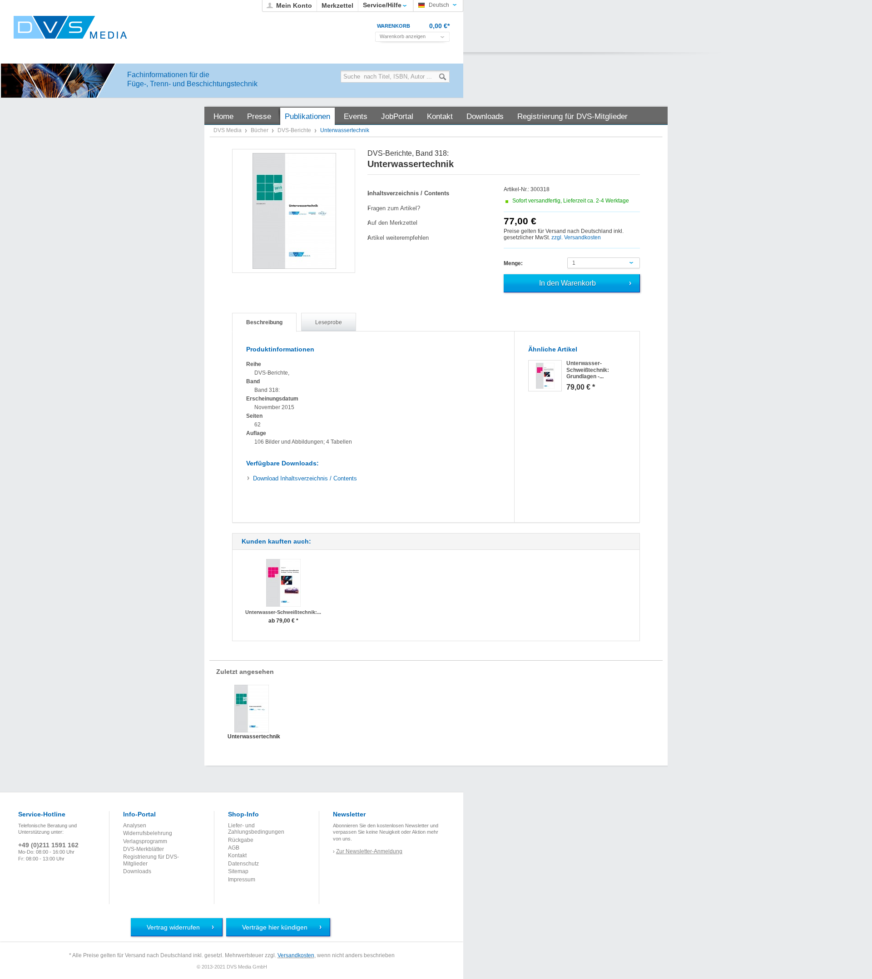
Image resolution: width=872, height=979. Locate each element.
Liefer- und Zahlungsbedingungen (256, 828)
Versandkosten (295, 955)
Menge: (513, 263)
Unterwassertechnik (251, 736)
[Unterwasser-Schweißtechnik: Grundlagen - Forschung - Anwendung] (545, 375)
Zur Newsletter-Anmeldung (369, 851)
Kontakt (237, 855)
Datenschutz (243, 863)
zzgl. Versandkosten (576, 237)
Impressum (241, 879)
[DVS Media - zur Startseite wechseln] (70, 27)
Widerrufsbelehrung (147, 833)
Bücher (260, 130)
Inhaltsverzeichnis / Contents (305, 478)
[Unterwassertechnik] (294, 211)
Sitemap (238, 871)
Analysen (134, 825)
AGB (233, 848)
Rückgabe (240, 840)
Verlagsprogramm (145, 841)
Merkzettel (337, 5)
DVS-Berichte (294, 130)
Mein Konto (294, 5)
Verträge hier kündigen (274, 927)
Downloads (137, 871)
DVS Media (228, 130)
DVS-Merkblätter (143, 849)
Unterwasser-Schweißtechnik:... (283, 612)
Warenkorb (393, 26)
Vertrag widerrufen (173, 927)
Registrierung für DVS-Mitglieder (151, 860)
